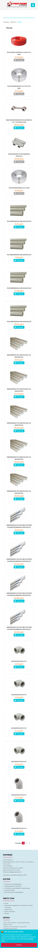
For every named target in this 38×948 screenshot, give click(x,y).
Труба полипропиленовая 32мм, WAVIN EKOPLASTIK (19, 288)
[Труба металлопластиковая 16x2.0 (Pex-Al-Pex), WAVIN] (19, 75)
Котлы (6, 903)
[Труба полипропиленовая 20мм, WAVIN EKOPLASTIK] (19, 210)
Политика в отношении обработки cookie (15, 875)
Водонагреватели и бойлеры (13, 886)
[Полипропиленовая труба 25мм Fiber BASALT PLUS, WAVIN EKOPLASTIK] (19, 378)
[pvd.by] (16, 4)
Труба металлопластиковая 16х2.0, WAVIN (19, 188)
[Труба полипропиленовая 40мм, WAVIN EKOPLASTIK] (19, 311)
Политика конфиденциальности (12, 872)
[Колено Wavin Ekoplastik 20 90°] (19, 650)
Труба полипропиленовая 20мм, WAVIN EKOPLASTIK (19, 221)
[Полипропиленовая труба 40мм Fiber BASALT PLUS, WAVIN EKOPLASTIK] (19, 446)
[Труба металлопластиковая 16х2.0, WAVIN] (19, 177)
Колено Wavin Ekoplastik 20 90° (19, 661)
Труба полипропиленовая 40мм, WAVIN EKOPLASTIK (19, 321)
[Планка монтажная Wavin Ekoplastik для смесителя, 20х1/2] (19, 109)
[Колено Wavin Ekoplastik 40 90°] (19, 751)
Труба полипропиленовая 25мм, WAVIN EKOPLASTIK (19, 255)
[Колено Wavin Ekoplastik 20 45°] (19, 784)
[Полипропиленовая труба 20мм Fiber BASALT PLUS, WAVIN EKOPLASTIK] (19, 344)
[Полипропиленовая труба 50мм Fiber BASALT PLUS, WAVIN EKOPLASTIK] (19, 480)
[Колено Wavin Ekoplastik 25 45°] (19, 817)
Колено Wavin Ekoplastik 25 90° (19, 695)
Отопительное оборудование (13, 884)
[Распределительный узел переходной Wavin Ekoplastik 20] (19, 143)
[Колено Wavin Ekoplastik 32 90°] (19, 717)
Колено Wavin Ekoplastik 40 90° (19, 761)
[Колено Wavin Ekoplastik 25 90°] (19, 684)
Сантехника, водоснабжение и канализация (17, 888)
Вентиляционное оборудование (14, 892)
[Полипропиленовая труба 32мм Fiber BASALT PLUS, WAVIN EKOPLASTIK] (19, 412)
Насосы (7, 913)
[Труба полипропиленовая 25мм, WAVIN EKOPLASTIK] (19, 244)
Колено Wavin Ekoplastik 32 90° (19, 728)
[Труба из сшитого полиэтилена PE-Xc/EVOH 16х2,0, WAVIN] (19, 41)
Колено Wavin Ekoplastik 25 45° (19, 828)
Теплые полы (8, 909)
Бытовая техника (9, 890)
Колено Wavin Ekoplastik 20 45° (19, 795)
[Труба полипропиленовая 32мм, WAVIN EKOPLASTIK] (19, 277)
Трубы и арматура (10, 911)
